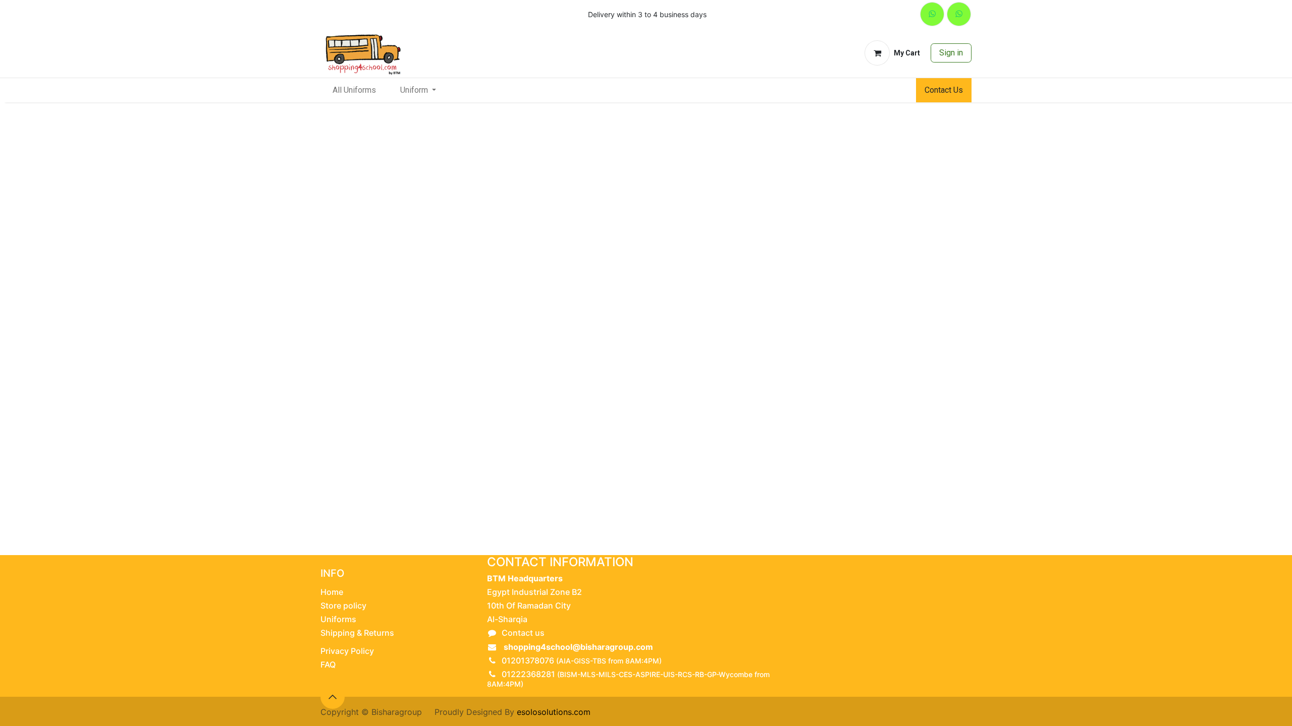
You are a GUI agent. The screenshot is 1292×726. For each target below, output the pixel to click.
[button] (332, 697)
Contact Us (944, 90)
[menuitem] (354, 90)
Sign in (951, 52)
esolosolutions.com (553, 712)
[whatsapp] (932, 14)
